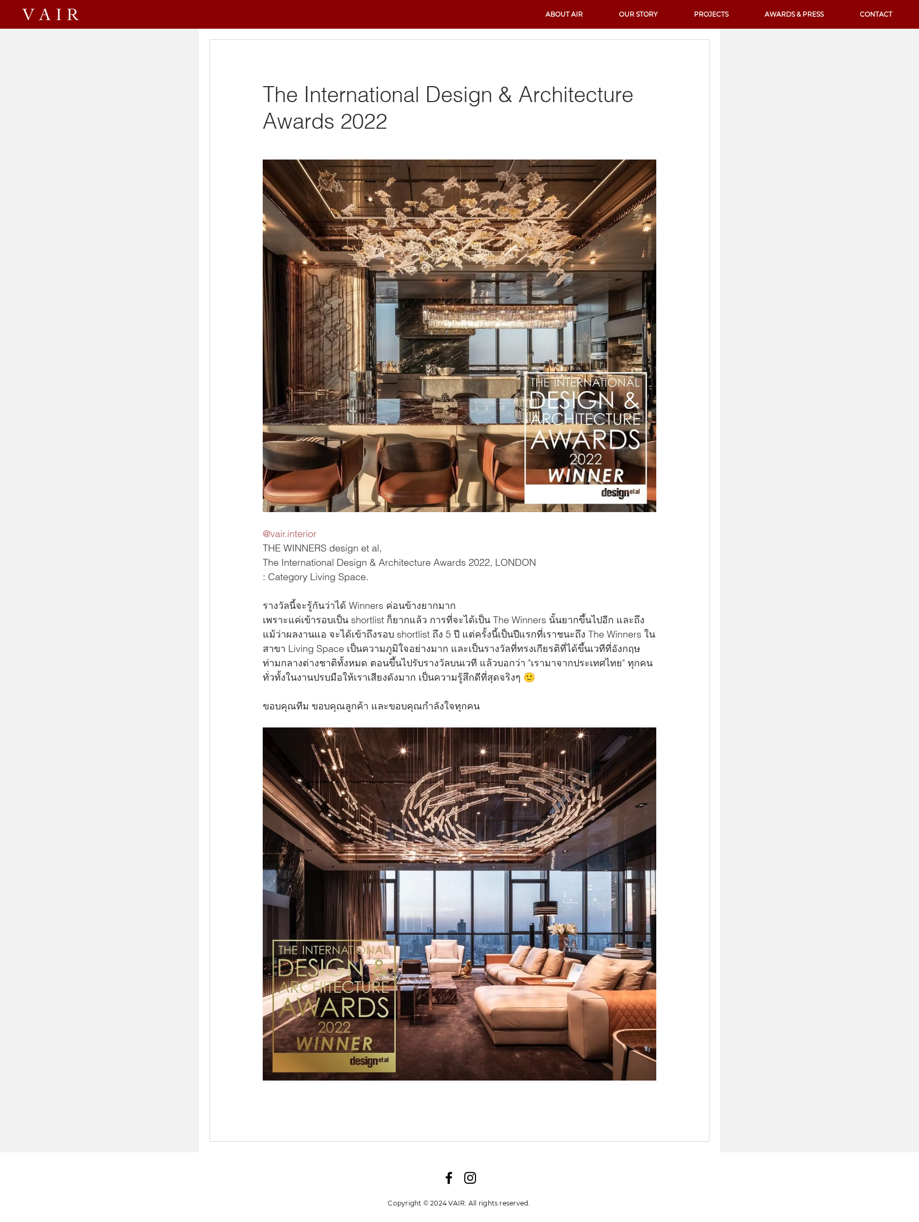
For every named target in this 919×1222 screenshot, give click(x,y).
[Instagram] (470, 1178)
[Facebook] (449, 1178)
